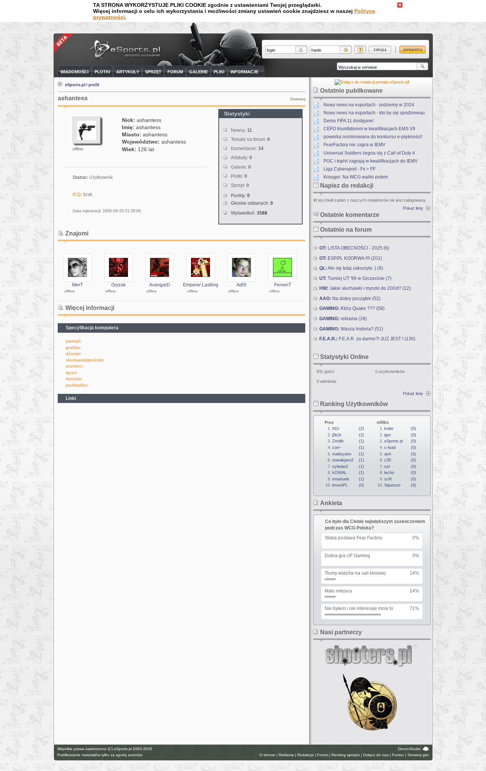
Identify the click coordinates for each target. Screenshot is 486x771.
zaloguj (380, 50)
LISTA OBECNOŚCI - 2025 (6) (354, 248)
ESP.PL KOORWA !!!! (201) (350, 258)
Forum (322, 755)
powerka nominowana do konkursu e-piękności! (372, 136)
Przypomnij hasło (360, 50)
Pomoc (398, 755)
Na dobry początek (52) (349, 298)
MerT (77, 285)
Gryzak (118, 285)
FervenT (282, 285)
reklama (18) (343, 318)
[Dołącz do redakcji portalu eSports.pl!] (372, 82)
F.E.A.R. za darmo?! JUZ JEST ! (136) (367, 338)
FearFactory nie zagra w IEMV (354, 144)
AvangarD (159, 285)
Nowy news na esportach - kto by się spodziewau (374, 112)
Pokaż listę (413, 208)
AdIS (241, 285)
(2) (348, 428)
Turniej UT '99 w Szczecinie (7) (355, 278)
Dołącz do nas (375, 755)
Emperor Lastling (200, 285)
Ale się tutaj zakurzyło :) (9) (351, 268)
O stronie (267, 755)
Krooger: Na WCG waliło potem (355, 177)
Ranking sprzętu (345, 755)
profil (93, 84)
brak (87, 194)
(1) (348, 441)
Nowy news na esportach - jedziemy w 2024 (368, 104)
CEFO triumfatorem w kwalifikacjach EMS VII (369, 128)
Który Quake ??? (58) (352, 308)
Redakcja (305, 755)
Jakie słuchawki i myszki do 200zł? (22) (365, 288)
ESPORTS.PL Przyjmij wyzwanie (127, 50)
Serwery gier (418, 755)
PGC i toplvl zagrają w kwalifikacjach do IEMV (370, 161)
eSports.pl (75, 84)
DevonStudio (409, 749)
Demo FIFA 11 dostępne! (348, 120)
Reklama (286, 755)
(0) (348, 485)
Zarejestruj (412, 50)
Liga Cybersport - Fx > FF (349, 169)
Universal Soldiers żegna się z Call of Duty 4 (369, 153)
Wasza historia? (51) (351, 329)
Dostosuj (297, 99)
